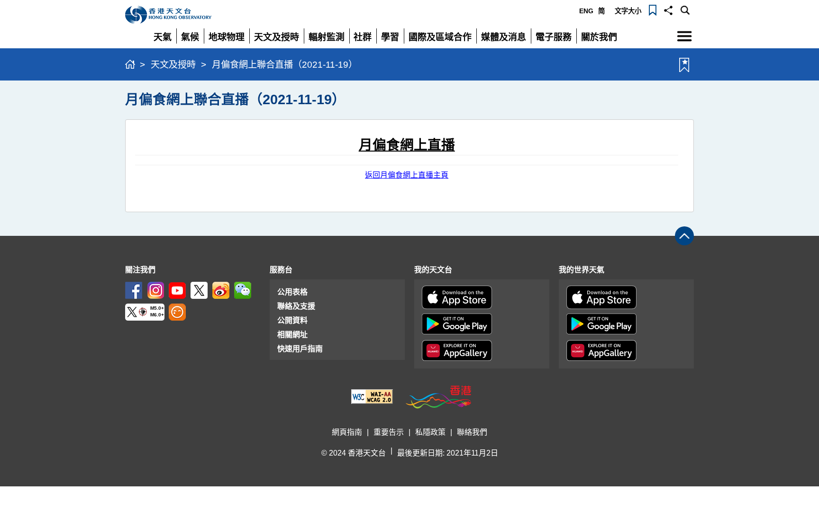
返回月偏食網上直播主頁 (406, 175)
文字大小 (628, 11)
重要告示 (388, 432)
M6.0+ (157, 315)
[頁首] (684, 235)
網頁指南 (347, 432)
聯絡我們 (472, 432)
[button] (668, 9)
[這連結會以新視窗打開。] (133, 290)
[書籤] (652, 9)
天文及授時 (173, 65)
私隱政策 (430, 432)
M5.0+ (157, 308)
